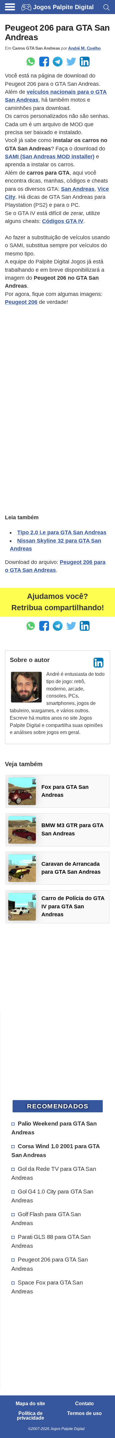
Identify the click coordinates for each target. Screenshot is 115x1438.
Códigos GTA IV (62, 221)
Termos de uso (84, 1413)
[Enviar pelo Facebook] (44, 61)
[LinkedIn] (98, 663)
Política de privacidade (30, 1416)
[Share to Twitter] (71, 61)
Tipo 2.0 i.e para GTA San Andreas (61, 532)
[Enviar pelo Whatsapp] (31, 61)
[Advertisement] (57, 369)
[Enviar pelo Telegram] (58, 61)
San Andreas (77, 189)
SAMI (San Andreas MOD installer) (49, 156)
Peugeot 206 (21, 302)
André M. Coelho (84, 48)
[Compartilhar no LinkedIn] (85, 61)
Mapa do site (30, 1403)
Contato (84, 1403)
